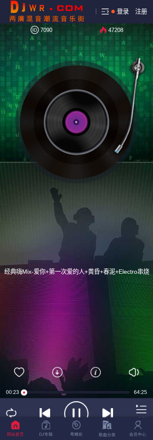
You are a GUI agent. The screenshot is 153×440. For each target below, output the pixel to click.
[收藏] (19, 372)
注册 (141, 11)
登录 (123, 11)
